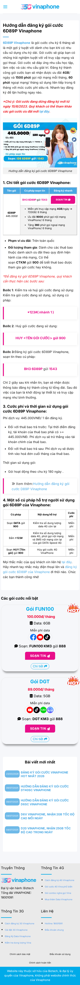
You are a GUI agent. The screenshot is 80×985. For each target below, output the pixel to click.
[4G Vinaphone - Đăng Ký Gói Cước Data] (40, 6)
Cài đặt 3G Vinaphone (16, 930)
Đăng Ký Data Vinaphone (17, 936)
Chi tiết (38, 666)
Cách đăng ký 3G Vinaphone (19, 923)
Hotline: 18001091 (54, 923)
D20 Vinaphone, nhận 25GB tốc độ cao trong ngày (46, 830)
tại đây (44, 111)
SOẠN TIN (38, 656)
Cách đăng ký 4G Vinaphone (59, 880)
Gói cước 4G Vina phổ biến (58, 886)
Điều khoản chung (54, 930)
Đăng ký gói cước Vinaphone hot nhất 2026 (44, 774)
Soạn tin (62, 199)
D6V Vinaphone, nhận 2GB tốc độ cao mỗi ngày (48, 816)
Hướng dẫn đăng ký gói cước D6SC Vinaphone (45, 802)
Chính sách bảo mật (20, 954)
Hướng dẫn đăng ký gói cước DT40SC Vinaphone (45, 788)
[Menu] (5, 7)
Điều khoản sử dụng (60, 954)
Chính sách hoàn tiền (40, 962)
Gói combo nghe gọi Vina (58, 893)
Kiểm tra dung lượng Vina (18, 942)
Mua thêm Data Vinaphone (58, 899)
